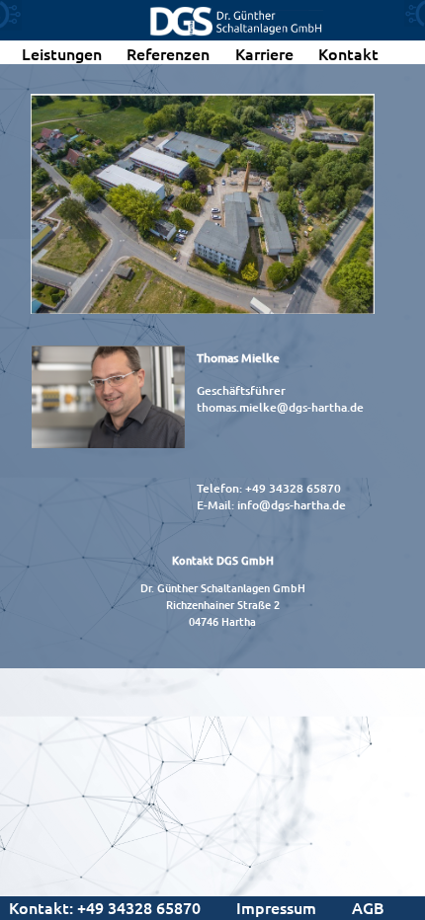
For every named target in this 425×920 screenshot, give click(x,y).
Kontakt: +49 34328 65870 (105, 907)
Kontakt (348, 53)
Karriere (264, 53)
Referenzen (168, 53)
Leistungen (62, 53)
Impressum (276, 907)
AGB (368, 907)
